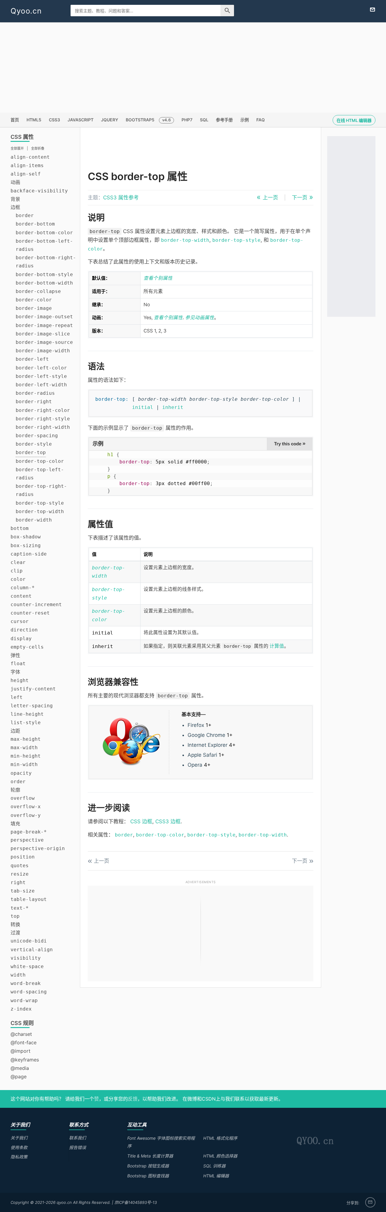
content (21, 596)
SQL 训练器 (214, 1165)
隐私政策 (19, 1156)
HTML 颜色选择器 (220, 1155)
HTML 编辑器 (216, 1175)
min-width (24, 764)
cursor (20, 621)
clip (17, 571)
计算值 (277, 646)
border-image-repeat (44, 325)
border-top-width (40, 511)
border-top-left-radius (40, 474)
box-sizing (26, 545)
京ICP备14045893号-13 (135, 1202)
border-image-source (44, 342)
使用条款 (19, 1147)
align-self (26, 174)
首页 (15, 119)
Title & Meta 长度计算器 (150, 1155)
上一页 (270, 198)
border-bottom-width (44, 283)
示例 (244, 119)
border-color (34, 300)
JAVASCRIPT (80, 119)
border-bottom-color (44, 232)
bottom (20, 528)
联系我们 (77, 1137)
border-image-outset (44, 316)
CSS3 (54, 119)
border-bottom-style (44, 274)
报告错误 (77, 1147)
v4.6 (166, 119)
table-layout (29, 899)
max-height (26, 739)
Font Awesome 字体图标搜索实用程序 (161, 1142)
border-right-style (43, 419)
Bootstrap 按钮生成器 (148, 1165)
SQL (204, 119)
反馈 (133, 1099)
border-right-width (43, 427)
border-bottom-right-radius (46, 262)
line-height (27, 714)
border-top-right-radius (41, 490)
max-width (24, 747)
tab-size (23, 891)
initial (142, 407)
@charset (21, 1034)
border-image (34, 308)
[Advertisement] (193, 67)
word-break (26, 983)
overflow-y (26, 815)
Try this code (289, 444)
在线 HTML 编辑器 (354, 120)
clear (18, 562)
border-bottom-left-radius (44, 245)
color (18, 579)
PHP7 (187, 119)
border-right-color (43, 410)
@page (19, 1076)
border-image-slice (43, 334)
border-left (32, 359)
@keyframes (25, 1060)
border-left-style (41, 376)
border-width (34, 520)
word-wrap (24, 1000)
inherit (172, 407)
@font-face (23, 1042)
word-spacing (29, 992)
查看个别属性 (158, 278)
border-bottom (35, 224)
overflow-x (26, 806)
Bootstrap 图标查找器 (148, 1175)
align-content (30, 157)
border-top (31, 452)
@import (20, 1051)
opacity (21, 773)
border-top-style (40, 503)
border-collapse (38, 291)
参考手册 (224, 119)
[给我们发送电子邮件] (372, 10)
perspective (27, 840)
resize (20, 874)
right (18, 882)
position (23, 857)
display (21, 638)
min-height (26, 756)
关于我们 (19, 1137)
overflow (23, 798)
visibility (26, 958)
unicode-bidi (29, 941)
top (15, 916)
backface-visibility (39, 191)
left (17, 697)
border (25, 215)
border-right (34, 401)
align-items (27, 165)
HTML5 (34, 119)
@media (20, 1068)
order (18, 781)
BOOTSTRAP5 (140, 119)
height (20, 680)
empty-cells (27, 647)
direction (24, 630)
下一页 (299, 198)
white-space (27, 966)
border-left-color (41, 368)
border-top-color (40, 461)
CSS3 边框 (168, 821)
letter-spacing (32, 706)
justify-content (33, 689)
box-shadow (26, 537)
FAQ (260, 119)
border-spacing (37, 435)
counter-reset (30, 613)
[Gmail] (370, 1202)
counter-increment (36, 604)
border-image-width (43, 351)
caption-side (29, 554)
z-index (21, 1009)
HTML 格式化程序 (220, 1138)
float (18, 663)
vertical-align (32, 949)
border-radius (35, 393)
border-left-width (41, 385)
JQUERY (109, 119)
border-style (34, 444)
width (18, 975)
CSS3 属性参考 (121, 198)
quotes (20, 865)
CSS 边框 (141, 821)
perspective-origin (38, 848)
